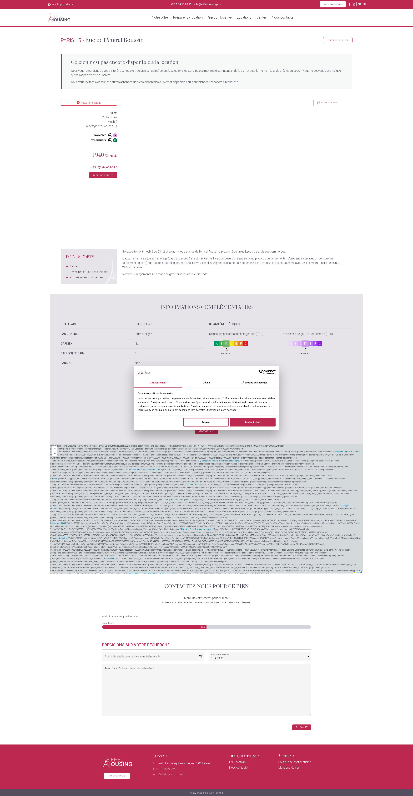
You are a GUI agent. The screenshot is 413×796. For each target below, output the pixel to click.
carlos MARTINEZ (112, 559)
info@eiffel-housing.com (208, 4)
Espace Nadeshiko (59, 538)
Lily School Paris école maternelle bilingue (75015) (220, 461)
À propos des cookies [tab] (254, 382)
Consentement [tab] (158, 382)
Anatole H (55, 493)
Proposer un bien (333, 4)
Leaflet (358, 572)
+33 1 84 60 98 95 (181, 4)
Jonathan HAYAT (58, 523)
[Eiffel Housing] (58, 17)
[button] (54, 448)
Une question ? (206, 431)
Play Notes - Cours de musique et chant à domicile (150, 573)
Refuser (205, 422)
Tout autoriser (253, 422)
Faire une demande (103, 175)
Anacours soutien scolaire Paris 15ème (144, 470)
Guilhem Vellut (193, 485)
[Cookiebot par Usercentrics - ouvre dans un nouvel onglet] (261, 372)
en (364, 4)
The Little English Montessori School (197, 529)
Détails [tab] (207, 382)
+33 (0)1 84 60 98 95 (104, 167)
